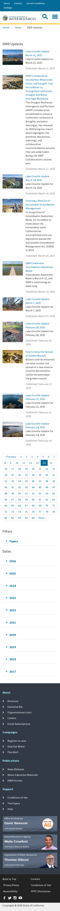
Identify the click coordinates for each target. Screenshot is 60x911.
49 (12, 493)
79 (53, 511)
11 (23, 462)
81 (12, 518)
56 (5, 499)
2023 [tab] (12, 598)
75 (26, 511)
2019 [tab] (12, 647)
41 (12, 487)
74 (19, 511)
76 (33, 511)
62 (47, 499)
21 (40, 468)
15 (51, 462)
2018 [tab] (12, 659)
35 (26, 481)
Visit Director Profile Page (14, 865)
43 (26, 487)
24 (5, 475)
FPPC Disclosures (40, 891)
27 (26, 475)
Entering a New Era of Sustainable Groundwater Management (40, 204)
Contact (18, 3)
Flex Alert (13, 752)
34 (19, 481)
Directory (13, 701)
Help (10, 809)
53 (40, 493)
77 (40, 511)
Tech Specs (14, 803)
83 (26, 518)
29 (40, 475)
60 (33, 499)
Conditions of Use (18, 797)
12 (30, 462)
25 (12, 475)
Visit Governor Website (13, 828)
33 (12, 481)
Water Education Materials (23, 775)
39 (53, 481)
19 (26, 468)
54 (47, 493)
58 (19, 499)
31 (53, 475)
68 (33, 505)
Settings (8, 7)
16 (5, 468)
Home (6, 27)
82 (19, 518)
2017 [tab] (12, 671)
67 (26, 505)
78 (47, 511)
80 (5, 518)
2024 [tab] (12, 586)
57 (12, 499)
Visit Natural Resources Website (17, 847)
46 (47, 487)
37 (40, 481)
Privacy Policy (11, 885)
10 (17, 462)
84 (33, 518)
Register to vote (17, 740)
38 (47, 481)
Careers (12, 718)
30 (47, 475)
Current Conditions (35, 3)
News (18, 27)
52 (33, 493)
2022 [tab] (12, 610)
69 (40, 505)
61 (40, 499)
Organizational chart (20, 712)
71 (53, 505)
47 (53, 487)
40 (5, 487)
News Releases (16, 769)
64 (5, 505)
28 (33, 475)
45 (40, 487)
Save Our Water (16, 746)
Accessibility (10, 891)
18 (19, 468)
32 (5, 481)
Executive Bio (15, 706)
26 (19, 475)
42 (19, 487)
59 (26, 499)
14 (44, 462)
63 (53, 499)
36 (33, 481)
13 (37, 462)
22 (47, 468)
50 (19, 493)
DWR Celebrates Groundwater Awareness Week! (39, 266)
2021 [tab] (12, 622)
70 (47, 505)
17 (12, 468)
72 (5, 511)
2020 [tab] (12, 635)
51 (26, 493)
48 (5, 493)
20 (33, 468)
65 (12, 505)
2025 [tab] (12, 573)
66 (19, 505)
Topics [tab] (13, 541)
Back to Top (9, 879)
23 (53, 468)
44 (33, 487)
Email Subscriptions (19, 723)
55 (53, 493)
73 (12, 511)
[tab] (30, 541)
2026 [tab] (12, 561)
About (7, 3)
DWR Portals (15, 780)
